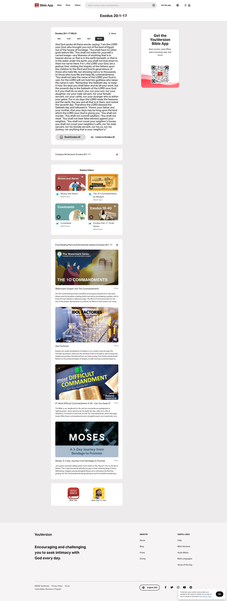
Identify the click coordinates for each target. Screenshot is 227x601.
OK (219, 594)
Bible (59, 5)
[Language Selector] (177, 5)
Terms (67, 586)
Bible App (73, 500)
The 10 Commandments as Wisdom (105, 195)
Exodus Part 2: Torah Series (103, 225)
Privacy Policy (57, 586)
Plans (68, 5)
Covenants (69, 223)
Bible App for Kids (99, 500)
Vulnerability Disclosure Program (48, 589)
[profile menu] (187, 5)
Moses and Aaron (72, 193)
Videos (78, 5)
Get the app (166, 5)
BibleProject (65, 197)
